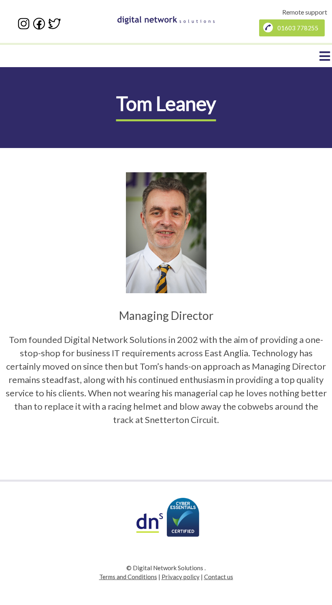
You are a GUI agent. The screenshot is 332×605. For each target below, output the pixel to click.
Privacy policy (181, 576)
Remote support (304, 12)
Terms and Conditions (128, 576)
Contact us (218, 576)
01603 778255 (298, 28)
